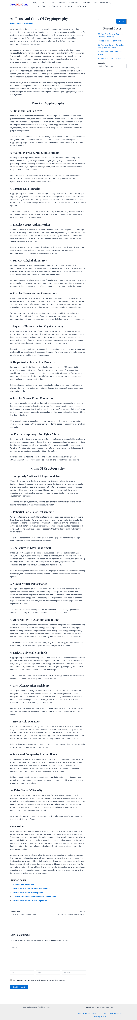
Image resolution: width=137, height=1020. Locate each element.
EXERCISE (86, 3)
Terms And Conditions (112, 1013)
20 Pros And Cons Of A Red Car (111, 58)
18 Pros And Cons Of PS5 (23, 885)
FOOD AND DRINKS (102, 3)
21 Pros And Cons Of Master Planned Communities (34, 896)
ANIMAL (50, 3)
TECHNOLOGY (39, 6)
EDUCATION (38, 3)
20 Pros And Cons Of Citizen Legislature (29, 901)
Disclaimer (96, 1013)
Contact (86, 1013)
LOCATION (73, 3)
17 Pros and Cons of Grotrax (110, 41)
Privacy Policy (100, 1016)
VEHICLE (61, 3)
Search (121, 21)
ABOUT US (81, 6)
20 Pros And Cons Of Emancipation (27, 892)
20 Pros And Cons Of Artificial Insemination (31, 888)
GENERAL (68, 6)
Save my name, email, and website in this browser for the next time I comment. (39, 980)
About (79, 1013)
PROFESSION (55, 6)
